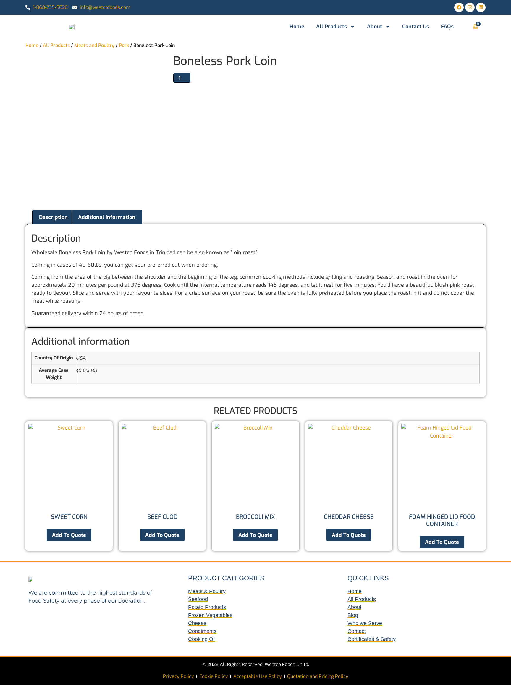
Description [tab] (53, 217)
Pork (124, 45)
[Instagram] (470, 7)
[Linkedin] (481, 7)
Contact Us (415, 26)
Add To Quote (162, 535)
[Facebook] (459, 7)
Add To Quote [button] (69, 535)
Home (297, 26)
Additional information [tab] (106, 217)
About (374, 26)
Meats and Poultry (94, 45)
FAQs (447, 26)
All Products (331, 26)
